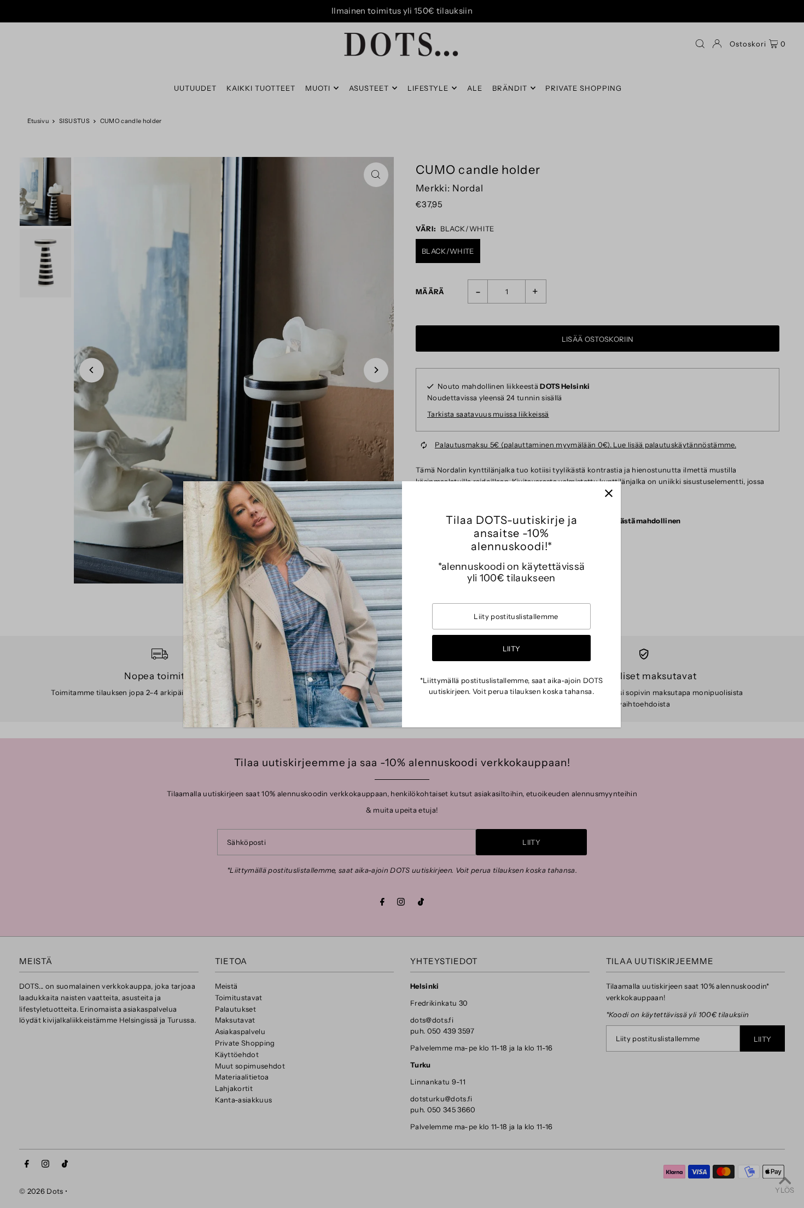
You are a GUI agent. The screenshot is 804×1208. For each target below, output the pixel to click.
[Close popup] (608, 493)
